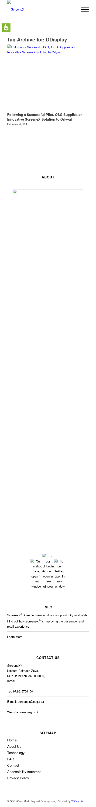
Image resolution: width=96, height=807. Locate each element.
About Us (14, 746)
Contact (13, 765)
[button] (6, 27)
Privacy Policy (18, 777)
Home (12, 739)
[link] (36, 586)
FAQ (10, 758)
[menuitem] (71, 9)
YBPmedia (77, 801)
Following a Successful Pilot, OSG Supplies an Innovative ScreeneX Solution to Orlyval (44, 117)
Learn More (14, 636)
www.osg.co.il (29, 712)
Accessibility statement (24, 771)
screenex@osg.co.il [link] (31, 701)
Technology (16, 752)
